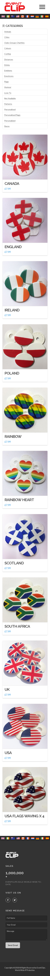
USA (8, 753)
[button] (42, 7)
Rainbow (13, 436)
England (13, 247)
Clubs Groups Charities (14, 43)
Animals (7, 31)
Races (7, 126)
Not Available (10, 98)
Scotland (14, 563)
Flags (6, 81)
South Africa (17, 626)
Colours (7, 48)
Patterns (8, 104)
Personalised (10, 109)
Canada (12, 183)
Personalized (9, 120)
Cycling (7, 54)
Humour (7, 87)
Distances (8, 59)
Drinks (7, 65)
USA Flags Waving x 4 (24, 816)
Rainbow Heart (19, 500)
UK (7, 689)
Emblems (8, 70)
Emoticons (8, 76)
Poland (12, 373)
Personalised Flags (12, 115)
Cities (6, 37)
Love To (7, 93)
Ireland (12, 310)
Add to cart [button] (26, 175)
